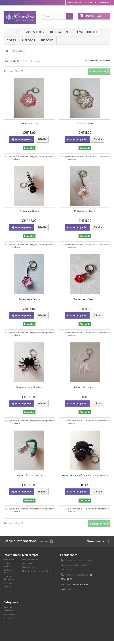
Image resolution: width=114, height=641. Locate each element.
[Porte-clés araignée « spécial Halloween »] (85, 450)
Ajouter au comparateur (43, 156)
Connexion (104, 2)
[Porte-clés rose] (29, 98)
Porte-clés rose (29, 123)
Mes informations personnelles (36, 571)
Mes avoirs (27, 563)
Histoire (47, 40)
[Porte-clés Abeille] (29, 186)
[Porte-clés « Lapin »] (85, 362)
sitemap (7, 587)
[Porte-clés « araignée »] (29, 362)
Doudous (13, 32)
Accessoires (35, 32)
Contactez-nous (74, 2)
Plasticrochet (86, 32)
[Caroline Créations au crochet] (20, 17)
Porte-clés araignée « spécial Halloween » (85, 475)
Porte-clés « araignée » (29, 387)
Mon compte (30, 555)
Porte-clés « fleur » (84, 211)
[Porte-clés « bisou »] (85, 274)
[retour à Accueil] (7, 51)
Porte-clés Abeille (29, 211)
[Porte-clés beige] (85, 98)
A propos (28, 40)
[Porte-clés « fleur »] (85, 186)
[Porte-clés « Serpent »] (29, 450)
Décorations (59, 32)
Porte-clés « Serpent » (29, 475)
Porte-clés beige (85, 123)
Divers (11, 40)
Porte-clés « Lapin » (85, 387)
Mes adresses (28, 567)
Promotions (9, 560)
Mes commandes (30, 560)
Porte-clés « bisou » (85, 299)
